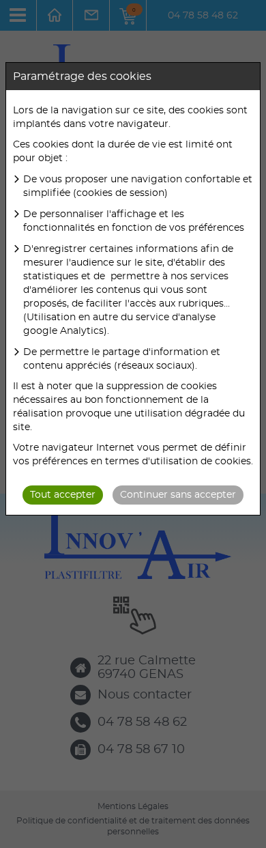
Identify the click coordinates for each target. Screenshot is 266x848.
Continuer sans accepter (178, 495)
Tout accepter (62, 495)
